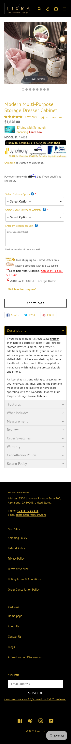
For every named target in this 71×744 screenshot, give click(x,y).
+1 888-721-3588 (27, 510)
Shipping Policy (17, 538)
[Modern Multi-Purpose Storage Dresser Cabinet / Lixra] (23, 89)
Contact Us (14, 636)
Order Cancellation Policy (23, 589)
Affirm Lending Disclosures (24, 657)
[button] (13, 117)
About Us (13, 626)
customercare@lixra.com (31, 515)
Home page (15, 616)
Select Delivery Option (17, 194)
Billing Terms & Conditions (24, 579)
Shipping (9, 163)
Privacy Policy (16, 558)
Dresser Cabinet (37, 396)
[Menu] (64, 8)
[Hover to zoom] (35, 52)
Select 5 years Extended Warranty (23, 210)
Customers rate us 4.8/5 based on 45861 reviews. (35, 699)
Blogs (11, 647)
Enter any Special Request (19, 225)
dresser (54, 338)
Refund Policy (16, 548)
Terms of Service (18, 569)
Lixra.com (40, 731)
